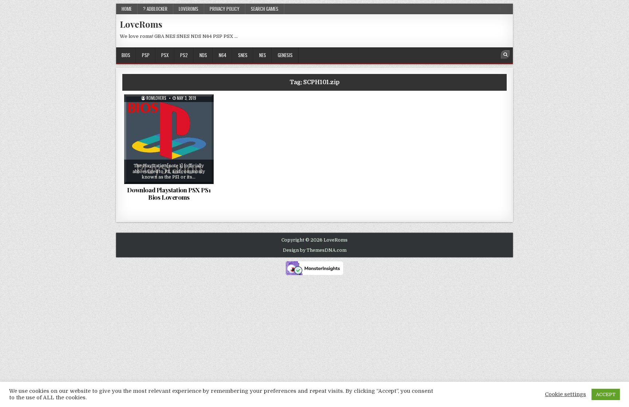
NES (262, 55)
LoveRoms (141, 24)
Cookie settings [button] (565, 394)
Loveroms (188, 8)
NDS (203, 55)
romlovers (156, 98)
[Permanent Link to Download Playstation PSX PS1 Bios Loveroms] (169, 139)
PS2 (184, 55)
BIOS (126, 55)
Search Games (264, 8)
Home (127, 8)
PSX (165, 55)
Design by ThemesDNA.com (315, 250)
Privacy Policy (225, 8)
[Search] (505, 54)
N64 (222, 55)
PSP (146, 55)
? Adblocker (155, 8)
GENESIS (285, 55)
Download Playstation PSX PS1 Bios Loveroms (168, 193)
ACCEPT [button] (606, 394)
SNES (243, 55)
